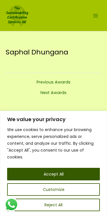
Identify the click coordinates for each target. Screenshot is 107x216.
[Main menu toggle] (95, 15)
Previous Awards (53, 82)
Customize (53, 189)
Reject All (53, 205)
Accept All (54, 174)
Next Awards (53, 93)
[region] (53, 163)
